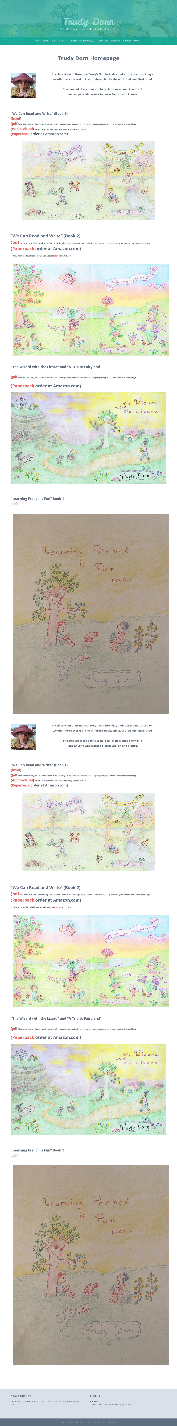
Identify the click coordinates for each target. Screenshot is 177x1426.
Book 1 (62, 40)
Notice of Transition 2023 (81, 40)
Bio (53, 40)
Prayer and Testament (109, 40)
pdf (14, 123)
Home (36, 40)
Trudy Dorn (88, 21)
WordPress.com (108, 1422)
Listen (55, 256)
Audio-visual (22, 128)
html (16, 118)
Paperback (21, 133)
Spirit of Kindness (131, 40)
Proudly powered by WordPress (74, 1422)
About (45, 40)
